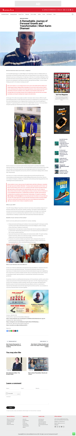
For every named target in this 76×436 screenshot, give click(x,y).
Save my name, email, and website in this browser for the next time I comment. (24, 410)
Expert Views (21, 14)
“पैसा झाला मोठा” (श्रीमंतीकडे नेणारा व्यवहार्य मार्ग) (64, 166)
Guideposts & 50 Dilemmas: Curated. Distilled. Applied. (63, 172)
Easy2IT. (56, 434)
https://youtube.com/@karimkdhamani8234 (16, 325)
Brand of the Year (10, 424)
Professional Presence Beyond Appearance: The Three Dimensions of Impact (63, 153)
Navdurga (9, 423)
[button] (72, 14)
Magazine (27, 14)
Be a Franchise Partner (43, 424)
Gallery (24, 427)
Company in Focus (10, 420)
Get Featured (49, 14)
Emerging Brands (13, 14)
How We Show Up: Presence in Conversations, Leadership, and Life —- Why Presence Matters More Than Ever (64, 143)
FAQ (39, 425)
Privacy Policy (25, 424)
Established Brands (5, 14)
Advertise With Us (42, 423)
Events (44, 14)
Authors (39, 14)
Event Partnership (42, 421)
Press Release (26, 420)
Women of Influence (11, 419)
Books (24, 421)
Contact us (25, 423)
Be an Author (33, 14)
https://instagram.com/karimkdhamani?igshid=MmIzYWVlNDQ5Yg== (22, 321)
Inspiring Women (10, 421)
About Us (24, 419)
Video (54, 14)
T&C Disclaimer (26, 425)
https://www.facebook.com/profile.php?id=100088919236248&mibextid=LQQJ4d (25, 318)
